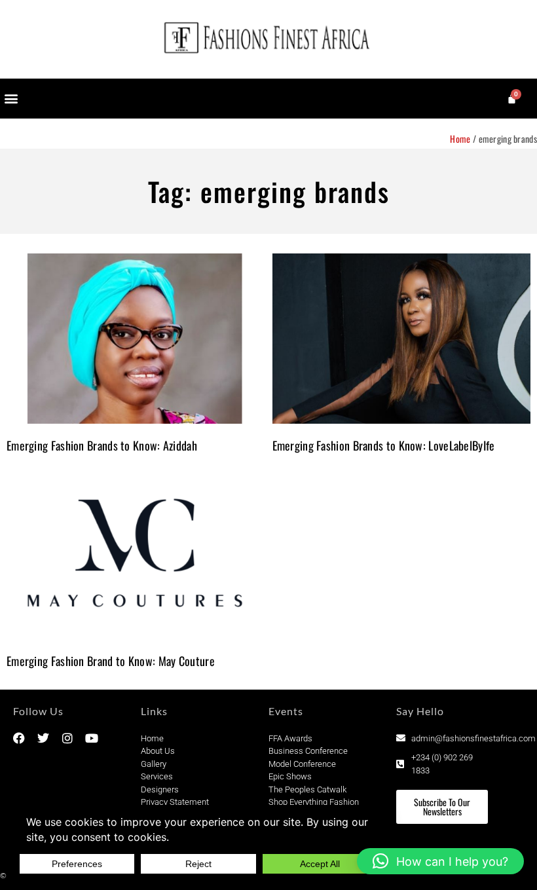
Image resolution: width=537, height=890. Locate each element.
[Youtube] (92, 738)
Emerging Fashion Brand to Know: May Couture (111, 660)
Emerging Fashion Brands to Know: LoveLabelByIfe (383, 445)
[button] (11, 98)
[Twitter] (43, 738)
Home (460, 138)
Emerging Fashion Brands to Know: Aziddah (102, 445)
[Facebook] (19, 738)
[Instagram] (67, 738)
